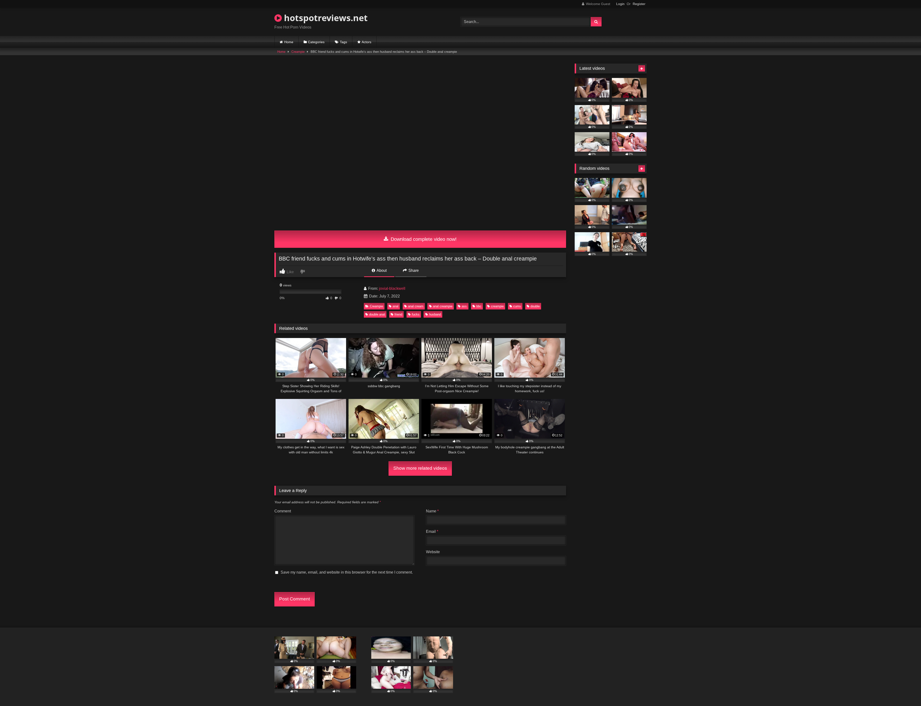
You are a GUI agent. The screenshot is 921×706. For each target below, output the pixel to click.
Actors (366, 42)
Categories (316, 42)
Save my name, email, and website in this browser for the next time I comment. (347, 572)
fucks (415, 314)
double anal (377, 314)
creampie (497, 306)
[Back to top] (906, 691)
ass (464, 306)
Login (620, 4)
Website (433, 552)
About (381, 270)
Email (432, 531)
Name (432, 511)
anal (395, 306)
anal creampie (442, 306)
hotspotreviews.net (325, 18)
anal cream (415, 306)
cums (517, 306)
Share (413, 270)
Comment (282, 511)
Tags (343, 42)
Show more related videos (420, 468)
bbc (478, 306)
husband (435, 314)
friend (398, 314)
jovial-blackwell (392, 288)
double (535, 306)
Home (288, 42)
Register (639, 4)
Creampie (298, 51)
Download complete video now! (423, 239)
